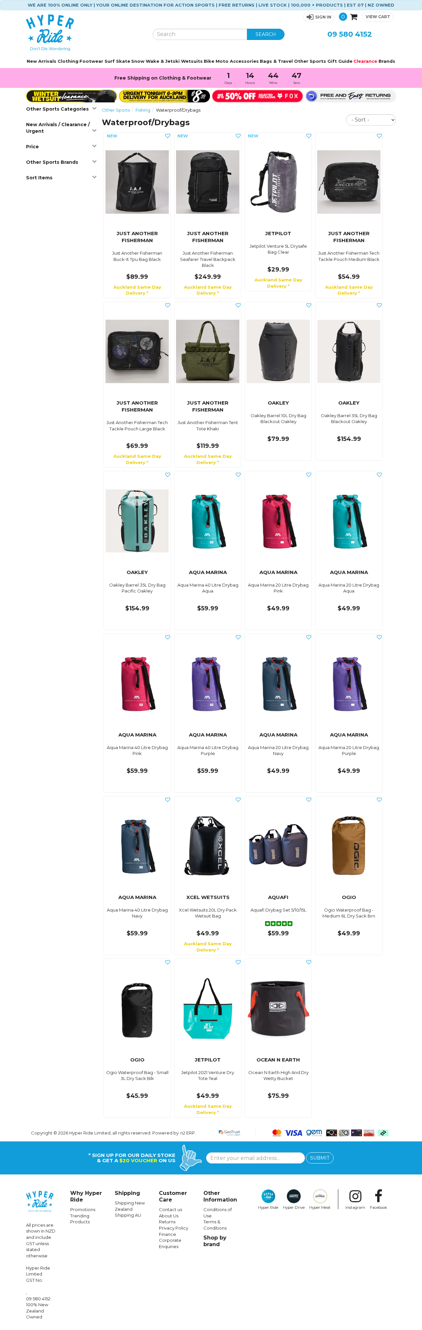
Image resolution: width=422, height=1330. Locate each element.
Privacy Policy (173, 1228)
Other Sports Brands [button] (52, 162)
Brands (386, 61)
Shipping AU (128, 1215)
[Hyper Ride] (84, 33)
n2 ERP (187, 1132)
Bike (209, 61)
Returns (167, 1221)
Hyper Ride (268, 1207)
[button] (319, 17)
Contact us (170, 1209)
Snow (137, 61)
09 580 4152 (349, 34)
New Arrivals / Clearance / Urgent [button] (58, 128)
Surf (110, 61)
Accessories (244, 61)
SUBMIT (319, 1158)
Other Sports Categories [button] (57, 109)
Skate (123, 61)
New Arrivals (41, 61)
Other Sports (310, 61)
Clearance (365, 61)
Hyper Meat (320, 1207)
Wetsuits (192, 61)
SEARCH (266, 34)
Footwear (91, 61)
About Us (168, 1215)
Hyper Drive (294, 1207)
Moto (222, 61)
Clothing (68, 61)
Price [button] (32, 147)
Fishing (143, 110)
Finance (167, 1234)
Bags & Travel (276, 61)
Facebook (378, 1207)
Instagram (355, 1207)
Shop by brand (214, 1241)
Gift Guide (339, 61)
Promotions (82, 1209)
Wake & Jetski (163, 61)
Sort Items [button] (39, 178)
